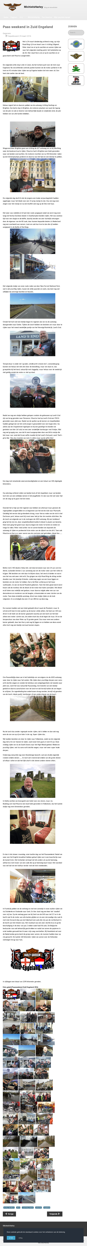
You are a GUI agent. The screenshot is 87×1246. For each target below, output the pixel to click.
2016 (18, 1207)
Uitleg (20, 1238)
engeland (47, 1207)
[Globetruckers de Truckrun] (76, 80)
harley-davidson (9, 1207)
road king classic (27, 1207)
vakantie (38, 1207)
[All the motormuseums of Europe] (76, 56)
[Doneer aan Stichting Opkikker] (76, 68)
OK (12, 1238)
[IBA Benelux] (76, 44)
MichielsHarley (43, 1243)
